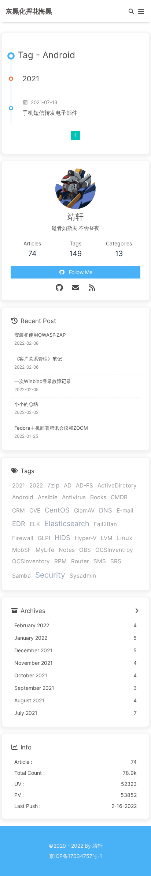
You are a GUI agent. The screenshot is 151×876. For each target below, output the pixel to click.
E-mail (125, 510)
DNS (105, 510)
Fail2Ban (105, 524)
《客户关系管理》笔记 (38, 359)
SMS (99, 561)
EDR (18, 523)
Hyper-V (85, 538)
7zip (53, 485)
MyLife (45, 549)
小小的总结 (26, 404)
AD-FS (84, 485)
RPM (60, 561)
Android (22, 497)
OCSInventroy (114, 549)
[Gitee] (59, 287)
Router (80, 561)
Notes (67, 549)
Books (98, 497)
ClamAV (84, 510)
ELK (35, 524)
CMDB (119, 497)
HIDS (62, 537)
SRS (115, 561)
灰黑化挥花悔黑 (29, 11)
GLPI (44, 538)
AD (67, 485)
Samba (21, 575)
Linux (124, 538)
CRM (18, 510)
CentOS (57, 510)
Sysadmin (83, 575)
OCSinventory (31, 561)
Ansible (48, 497)
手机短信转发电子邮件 (49, 112)
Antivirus (74, 497)
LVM (107, 538)
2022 (36, 485)
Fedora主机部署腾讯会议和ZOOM (51, 428)
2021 (18, 485)
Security (50, 574)
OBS (85, 549)
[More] (136, 611)
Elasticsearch (66, 523)
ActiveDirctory (117, 485)
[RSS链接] (91, 287)
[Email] (75, 287)
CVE (34, 510)
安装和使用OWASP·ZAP (40, 335)
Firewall (22, 538)
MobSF (21, 549)
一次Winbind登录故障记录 (42, 381)
